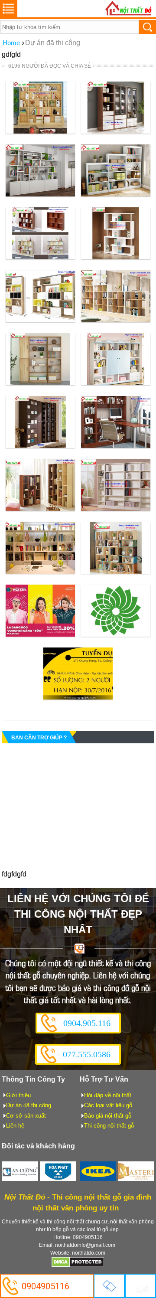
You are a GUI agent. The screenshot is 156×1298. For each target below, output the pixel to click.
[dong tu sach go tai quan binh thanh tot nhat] (40, 257)
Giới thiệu (18, 1095)
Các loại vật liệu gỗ (108, 1105)
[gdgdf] (40, 634)
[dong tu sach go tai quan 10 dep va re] (115, 320)
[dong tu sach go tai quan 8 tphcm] (115, 382)
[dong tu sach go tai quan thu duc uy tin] (115, 194)
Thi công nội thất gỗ (109, 1125)
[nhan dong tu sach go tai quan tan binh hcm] (40, 131)
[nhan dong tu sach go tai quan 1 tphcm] (116, 571)
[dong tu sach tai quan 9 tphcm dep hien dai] (40, 382)
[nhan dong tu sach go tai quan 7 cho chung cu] (40, 445)
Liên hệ (15, 1125)
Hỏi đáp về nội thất (107, 1095)
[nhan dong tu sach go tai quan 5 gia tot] (40, 508)
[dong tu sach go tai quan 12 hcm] (116, 257)
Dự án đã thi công (28, 1105)
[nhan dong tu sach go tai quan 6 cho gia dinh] (115, 445)
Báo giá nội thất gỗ (107, 1115)
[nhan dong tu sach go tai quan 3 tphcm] (40, 571)
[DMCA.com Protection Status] (78, 1265)
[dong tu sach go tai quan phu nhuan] (116, 131)
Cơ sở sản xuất (26, 1115)
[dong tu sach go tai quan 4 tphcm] (116, 508)
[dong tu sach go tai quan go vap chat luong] (40, 194)
